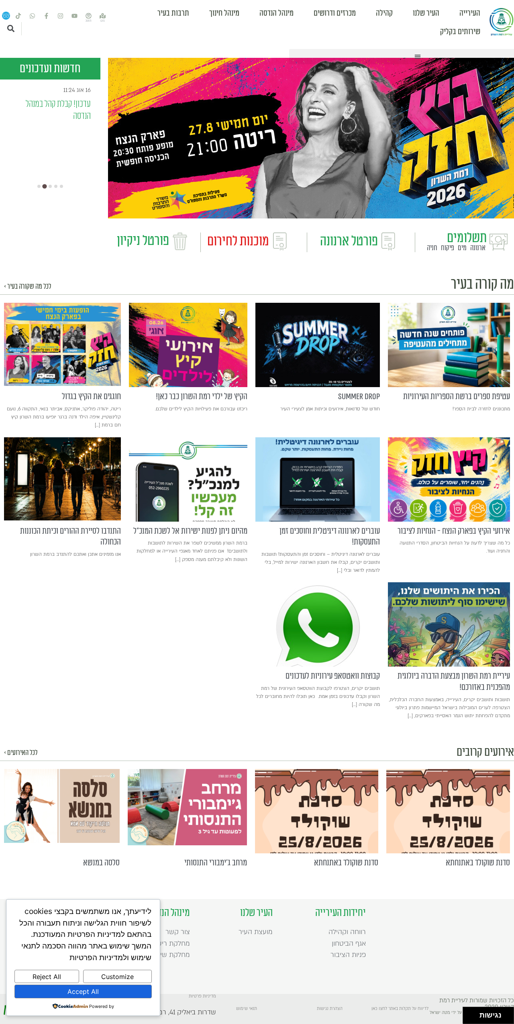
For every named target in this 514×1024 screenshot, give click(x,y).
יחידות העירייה (340, 913)
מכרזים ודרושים (335, 13)
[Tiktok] (18, 16)
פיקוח (447, 248)
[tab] (39, 186)
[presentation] (449, 345)
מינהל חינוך (224, 13)
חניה (432, 248)
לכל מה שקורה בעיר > (27, 286)
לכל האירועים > (20, 753)
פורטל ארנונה (349, 241)
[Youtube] (74, 16)
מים (462, 248)
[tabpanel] (311, 138)
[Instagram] (60, 16)
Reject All (47, 977)
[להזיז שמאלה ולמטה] (469, 1018)
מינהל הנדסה (276, 13)
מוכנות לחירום (238, 241)
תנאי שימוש (246, 1009)
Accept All (83, 991)
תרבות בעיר (173, 13)
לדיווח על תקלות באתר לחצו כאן (399, 1009)
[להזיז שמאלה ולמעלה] (469, 1013)
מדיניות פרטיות (202, 996)
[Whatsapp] (32, 16)
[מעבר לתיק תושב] (88, 16)
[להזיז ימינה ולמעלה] (473, 1013)
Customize (117, 977)
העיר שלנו (426, 13)
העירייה (469, 13)
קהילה (384, 13)
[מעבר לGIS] (102, 16)
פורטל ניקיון (143, 241)
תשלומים (467, 238)
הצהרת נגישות (330, 1009)
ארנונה (477, 248)
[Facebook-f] (46, 16)
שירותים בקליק (460, 32)
